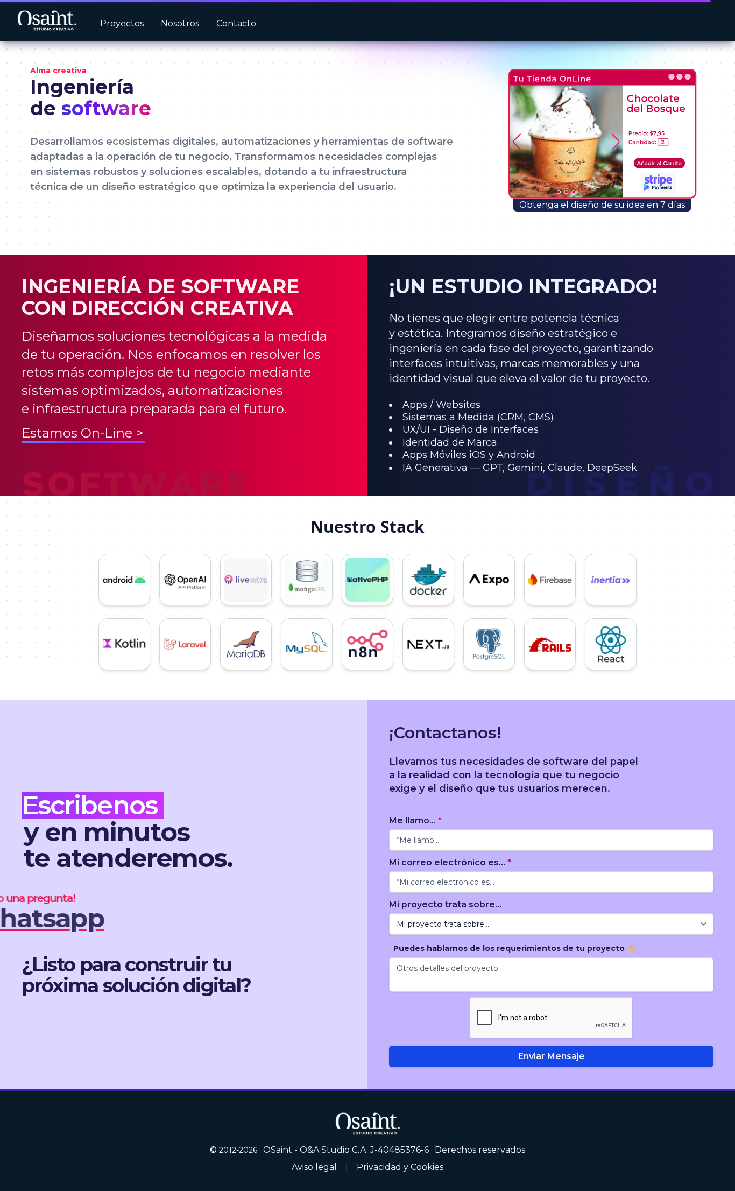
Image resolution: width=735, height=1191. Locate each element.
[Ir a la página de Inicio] (46, 20)
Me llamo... (415, 820)
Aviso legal (314, 1167)
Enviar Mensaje (551, 1056)
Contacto (236, 23)
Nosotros (180, 23)
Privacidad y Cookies (400, 1167)
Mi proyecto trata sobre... (445, 904)
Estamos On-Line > (82, 433)
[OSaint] (367, 1123)
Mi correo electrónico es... (450, 862)
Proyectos (122, 23)
